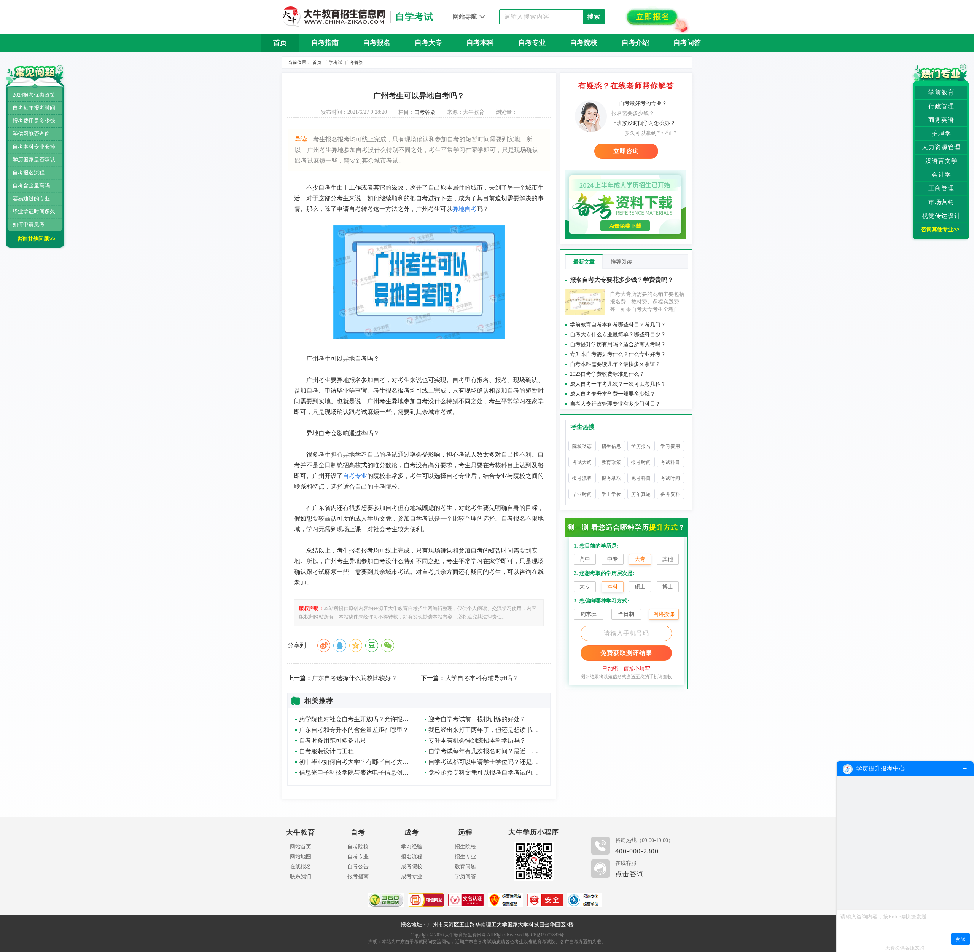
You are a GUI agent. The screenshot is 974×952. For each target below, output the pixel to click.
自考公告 (358, 866)
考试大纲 (582, 462)
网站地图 (300, 856)
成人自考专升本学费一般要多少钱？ (612, 394)
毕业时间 (582, 494)
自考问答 (687, 42)
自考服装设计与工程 (326, 751)
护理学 (941, 133)
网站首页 (300, 847)
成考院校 (411, 866)
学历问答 (465, 876)
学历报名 (641, 446)
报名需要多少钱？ (632, 113)
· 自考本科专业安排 (32, 147)
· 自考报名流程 (27, 173)
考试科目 (670, 462)
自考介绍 (635, 42)
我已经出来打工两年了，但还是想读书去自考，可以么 (485, 730)
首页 (280, 42)
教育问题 (465, 866)
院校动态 (582, 446)
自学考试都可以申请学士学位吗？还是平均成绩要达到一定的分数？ (485, 762)
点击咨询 (629, 874)
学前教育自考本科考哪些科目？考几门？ (618, 324)
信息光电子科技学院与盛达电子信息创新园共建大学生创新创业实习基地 (356, 772)
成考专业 (411, 876)
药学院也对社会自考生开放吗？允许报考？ (356, 719)
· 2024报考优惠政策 (32, 95)
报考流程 (582, 478)
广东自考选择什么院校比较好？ (342, 678)
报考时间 (641, 462)
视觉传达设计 (941, 215)
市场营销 (941, 202)
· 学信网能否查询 (29, 134)
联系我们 (300, 876)
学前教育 (941, 92)
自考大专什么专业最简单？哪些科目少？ (618, 334)
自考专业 (532, 42)
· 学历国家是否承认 (32, 160)
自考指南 (325, 42)
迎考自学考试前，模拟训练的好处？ (477, 719)
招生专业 (465, 856)
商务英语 (941, 120)
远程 (465, 832)
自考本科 (480, 42)
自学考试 (333, 62)
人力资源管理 (941, 147)
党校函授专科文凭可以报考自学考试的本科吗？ (485, 772)
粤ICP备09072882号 (544, 935)
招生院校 (465, 847)
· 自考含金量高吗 (29, 185)
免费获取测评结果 (626, 653)
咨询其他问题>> (36, 239)
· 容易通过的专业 (29, 198)
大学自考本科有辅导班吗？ (469, 678)
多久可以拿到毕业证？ (651, 133)
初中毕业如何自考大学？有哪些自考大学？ (356, 762)
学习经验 (411, 847)
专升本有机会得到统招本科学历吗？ (477, 740)
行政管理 (941, 106)
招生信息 (611, 446)
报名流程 (411, 856)
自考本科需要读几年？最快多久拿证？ (615, 364)
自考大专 (428, 42)
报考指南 (358, 876)
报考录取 (611, 478)
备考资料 (670, 494)
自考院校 (583, 42)
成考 (411, 832)
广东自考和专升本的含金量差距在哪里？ (354, 730)
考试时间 (670, 478)
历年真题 (641, 494)
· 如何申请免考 (27, 224)
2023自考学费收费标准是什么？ (607, 374)
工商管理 (941, 188)
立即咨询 (626, 151)
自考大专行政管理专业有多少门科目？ (615, 404)
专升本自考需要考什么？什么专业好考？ (618, 354)
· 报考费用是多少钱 (32, 121)
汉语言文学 (941, 161)
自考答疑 (354, 62)
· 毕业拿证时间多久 (32, 211)
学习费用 (670, 446)
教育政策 (611, 462)
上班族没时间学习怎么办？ (643, 123)
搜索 (593, 16)
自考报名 (376, 42)
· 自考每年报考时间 (32, 108)
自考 (358, 832)
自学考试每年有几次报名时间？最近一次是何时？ (485, 751)
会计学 (941, 174)
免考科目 (641, 478)
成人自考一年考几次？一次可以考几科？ (618, 384)
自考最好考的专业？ (643, 103)
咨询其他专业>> (940, 229)
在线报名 (300, 866)
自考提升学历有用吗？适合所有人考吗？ (618, 344)
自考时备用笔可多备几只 (332, 740)
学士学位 (611, 494)
